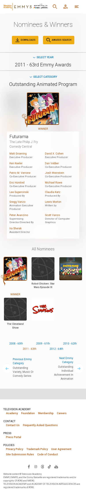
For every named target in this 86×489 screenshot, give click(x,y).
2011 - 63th (29, 348)
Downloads (28, 40)
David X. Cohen (54, 153)
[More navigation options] (76, 6)
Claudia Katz (52, 192)
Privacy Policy (14, 449)
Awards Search (61, 40)
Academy (12, 413)
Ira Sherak (15, 228)
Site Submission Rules (20, 454)
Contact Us (13, 425)
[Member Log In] (65, 6)
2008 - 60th (16, 343)
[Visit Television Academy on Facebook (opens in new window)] (29, 466)
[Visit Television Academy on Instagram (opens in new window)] (36, 466)
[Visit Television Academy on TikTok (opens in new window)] (49, 466)
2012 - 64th (56, 348)
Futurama (18, 136)
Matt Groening (18, 153)
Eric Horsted (16, 182)
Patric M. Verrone (19, 172)
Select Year (45, 57)
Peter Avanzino (18, 215)
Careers (62, 413)
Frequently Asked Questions (40, 425)
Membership (46, 413)
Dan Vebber (52, 163)
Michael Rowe (53, 182)
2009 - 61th (43, 343)
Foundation (28, 413)
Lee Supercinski (19, 192)
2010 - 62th (70, 343)
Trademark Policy (37, 449)
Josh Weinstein (54, 172)
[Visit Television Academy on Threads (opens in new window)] (42, 466)
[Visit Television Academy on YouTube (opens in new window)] (56, 466)
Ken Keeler (15, 163)
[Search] (55, 6)
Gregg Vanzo (17, 201)
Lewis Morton (53, 201)
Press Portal (13, 437)
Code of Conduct (47, 454)
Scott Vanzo (52, 215)
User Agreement (61, 449)
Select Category (45, 76)
